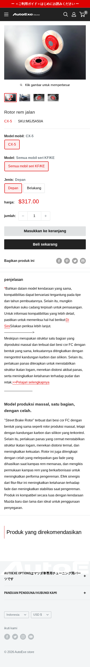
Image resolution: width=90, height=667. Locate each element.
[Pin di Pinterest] (67, 261)
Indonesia (12, 614)
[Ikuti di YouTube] (31, 637)
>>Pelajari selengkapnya (30, 382)
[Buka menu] (6, 14)
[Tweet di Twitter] (75, 261)
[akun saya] (74, 14)
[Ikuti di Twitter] (15, 637)
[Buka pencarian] (65, 14)
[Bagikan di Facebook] (59, 261)
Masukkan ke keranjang (45, 231)
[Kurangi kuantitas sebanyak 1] (23, 216)
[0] (82, 14)
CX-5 (8, 121)
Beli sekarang (45, 244)
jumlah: (10, 216)
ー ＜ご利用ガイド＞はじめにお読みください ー (45, 3)
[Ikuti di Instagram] (23, 637)
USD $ (37, 614)
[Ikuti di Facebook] (7, 637)
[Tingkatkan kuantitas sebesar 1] (45, 216)
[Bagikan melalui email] (83, 261)
